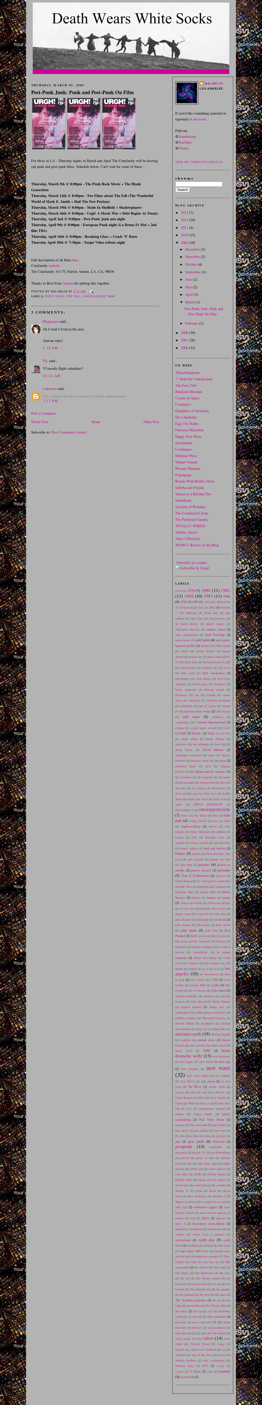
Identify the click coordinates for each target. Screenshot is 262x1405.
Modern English (220, 1034)
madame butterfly (186, 996)
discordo (180, 788)
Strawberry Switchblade (208, 1223)
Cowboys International (210, 722)
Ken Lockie (219, 936)
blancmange (182, 679)
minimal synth (188, 1034)
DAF (183, 733)
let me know (197, 119)
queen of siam (205, 1158)
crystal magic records (203, 728)
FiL (45, 360)
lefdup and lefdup (204, 958)
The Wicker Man (215, 1306)
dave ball (220, 744)
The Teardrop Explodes (190, 1300)
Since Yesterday (196, 1196)
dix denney (198, 788)
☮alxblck (214, 83)
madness (208, 996)
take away (224, 1245)
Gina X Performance (195, 875)
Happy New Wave (188, 436)
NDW (207, 1050)
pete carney (182, 1130)
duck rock (219, 799)
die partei (224, 777)
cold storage (223, 711)
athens (184, 651)
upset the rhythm (185, 1333)
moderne (185, 1040)
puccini (184, 1158)
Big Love (224, 668)
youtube (224, 1371)
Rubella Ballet (184, 1180)
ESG (194, 837)
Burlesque (181, 695)
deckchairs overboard (188, 755)
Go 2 (200, 881)
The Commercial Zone (191, 513)
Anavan (67, 283)
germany (224, 870)
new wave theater (198, 1076)
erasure (179, 837)
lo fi (205, 969)
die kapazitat (205, 777)
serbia (198, 1191)
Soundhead (183, 500)
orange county (203, 1114)
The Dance (182, 1273)
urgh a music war (99, 296)
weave (221, 1355)
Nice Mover (187, 1081)
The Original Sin (200, 1289)
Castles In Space (187, 398)
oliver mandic (218, 1098)
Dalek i (197, 733)
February (192, 323)
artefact (205, 646)
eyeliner (180, 843)
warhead (180, 1355)
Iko (228, 903)
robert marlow (217, 1169)
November (193, 256)
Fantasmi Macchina (189, 429)
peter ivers (219, 1130)
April (189, 294)
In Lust (184, 908)
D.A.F (226, 728)
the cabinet (201, 1267)
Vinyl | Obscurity (188, 538)
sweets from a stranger (208, 1234)
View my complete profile (199, 162)
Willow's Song (184, 1366)
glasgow (220, 876)
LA (221, 947)
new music (186, 1062)
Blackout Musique (188, 391)
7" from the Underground (193, 378)
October (191, 264)
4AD (223, 607)
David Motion (213, 749)
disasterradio (207, 782)
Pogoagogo (183, 474)
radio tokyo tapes (207, 1163)
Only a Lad (206, 1103)
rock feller (181, 1174)
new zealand (222, 1076)
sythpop (208, 1245)
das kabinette (201, 744)
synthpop (193, 1245)
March (190, 302)
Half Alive (186, 887)
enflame (220, 832)
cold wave (191, 716)
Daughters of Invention (192, 410)
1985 (184, 601)
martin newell (191, 1007)
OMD (191, 1103)
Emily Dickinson (200, 832)
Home (96, 421)
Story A (180, 1224)
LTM (214, 979)
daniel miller (189, 739)
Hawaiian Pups (184, 892)
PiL (177, 1136)
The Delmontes (204, 1273)
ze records (187, 1376)
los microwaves (209, 974)
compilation (182, 722)
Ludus (215, 985)
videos (208, 1338)
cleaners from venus (197, 711)
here (75, 259)
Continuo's (183, 404)
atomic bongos (205, 651)
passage (179, 1125)
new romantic (189, 1069)
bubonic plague (214, 690)
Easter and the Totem (194, 815)
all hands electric (186, 624)
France (180, 853)
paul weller (219, 1125)
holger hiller (208, 892)
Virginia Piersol (200, 1344)
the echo (225, 1273)
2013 (185, 212)
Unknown (50, 388)
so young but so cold (213, 1202)
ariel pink (203, 639)
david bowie (183, 750)
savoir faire (182, 1185)
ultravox (197, 1327)
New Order (206, 1062)
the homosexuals (197, 1284)
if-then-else (214, 903)
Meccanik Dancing (213, 1018)
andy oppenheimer (186, 635)
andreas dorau (215, 629)
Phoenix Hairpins (188, 468)
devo (208, 766)
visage (221, 1344)
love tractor (198, 980)
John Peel (211, 930)
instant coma (182, 914)
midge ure (201, 1029)
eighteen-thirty (191, 826)
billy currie (188, 673)
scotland (221, 1185)
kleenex (221, 941)
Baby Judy (191, 662)
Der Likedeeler (186, 417)
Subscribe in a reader (191, 562)
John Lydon (223, 925)
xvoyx (220, 1366)
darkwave (181, 744)
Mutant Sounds (186, 462)
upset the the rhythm (213, 1333)
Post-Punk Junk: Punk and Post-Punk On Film (82, 92)
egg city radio (221, 821)
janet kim (191, 919)
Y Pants (195, 1371)
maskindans (182, 1012)
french (196, 854)
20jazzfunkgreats (187, 372)
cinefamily (186, 706)
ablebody (190, 613)
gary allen (186, 865)
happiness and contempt (211, 887)
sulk (223, 1229)
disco (223, 782)
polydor (221, 1136)
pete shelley (201, 1130)
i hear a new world (191, 903)
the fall (73, 296)
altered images (215, 624)
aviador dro (195, 657)
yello (210, 1371)
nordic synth (217, 1087)
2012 (185, 219)
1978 (178, 591)
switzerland (183, 1240)
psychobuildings (220, 1152)
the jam (216, 1284)
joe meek (220, 919)
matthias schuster (185, 1018)
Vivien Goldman (206, 1349)
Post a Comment (43, 413)
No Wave (194, 1086)
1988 (207, 602)
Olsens (179, 1103)
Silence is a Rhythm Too (193, 493)
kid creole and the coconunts (193, 941)
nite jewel (208, 1081)
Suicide (211, 1229)
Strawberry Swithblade (188, 1229)
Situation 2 (219, 1196)
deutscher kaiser (185, 766)
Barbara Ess (210, 662)
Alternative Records (187, 629)
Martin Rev (216, 1007)
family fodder (188, 848)
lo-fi (216, 969)
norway (179, 1092)
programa (181, 1152)
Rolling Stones (216, 1174)
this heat (181, 1311)
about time (211, 613)
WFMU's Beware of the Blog (197, 545)
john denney (183, 925)
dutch (178, 804)
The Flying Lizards (208, 1278)
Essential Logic (215, 837)
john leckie (203, 925)
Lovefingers (183, 449)
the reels (205, 1295)
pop (177, 1141)
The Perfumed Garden (191, 519)
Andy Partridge (215, 634)
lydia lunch (218, 990)
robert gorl (196, 1169)
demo (211, 755)
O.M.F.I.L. (219, 1092)
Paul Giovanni (198, 1125)
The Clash (219, 1267)
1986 (195, 601)
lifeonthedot (183, 442)
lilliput (192, 969)
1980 (206, 590)
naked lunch (218, 1045)
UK (214, 1322)
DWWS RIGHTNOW (208, 804)
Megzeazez (51, 321)
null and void (198, 1092)
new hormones (221, 1056)
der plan (220, 760)
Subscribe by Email (194, 567)
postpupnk (216, 1147)
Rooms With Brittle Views (195, 481)
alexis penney (217, 618)
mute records (197, 1045)
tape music (187, 1251)
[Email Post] (91, 291)
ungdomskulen (216, 1327)
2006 (185, 347)
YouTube (185, 142)
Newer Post (39, 421)
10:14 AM (52, 375)
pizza (207, 1136)
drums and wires (198, 799)
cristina (179, 728)
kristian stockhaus (202, 947)
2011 (185, 227)
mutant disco (206, 1040)
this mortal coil (202, 1311)
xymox (179, 1371)
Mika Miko (219, 1029)
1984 (226, 596)
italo (223, 914)
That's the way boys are (204, 1262)
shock (212, 1191)
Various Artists (186, 532)
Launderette (200, 952)
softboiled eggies (205, 1207)
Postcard (218, 1141)
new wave (218, 1067)
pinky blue (191, 1136)
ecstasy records (198, 821)
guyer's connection (219, 881)
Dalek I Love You (219, 733)
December (193, 249)
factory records (199, 843)
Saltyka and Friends (189, 487)
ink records (219, 908)
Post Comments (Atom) (68, 432)
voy (223, 1349)
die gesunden (183, 777)
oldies (201, 1098)
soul (192, 1218)
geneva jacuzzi (201, 870)
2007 (185, 340)
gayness (204, 864)
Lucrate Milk (197, 985)
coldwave (217, 717)
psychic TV (198, 1152)
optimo (179, 1114)
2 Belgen (220, 602)
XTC (205, 1365)
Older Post (151, 421)
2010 (185, 234)
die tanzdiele (187, 782)
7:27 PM (50, 400)
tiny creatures (217, 1316)
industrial (200, 908)
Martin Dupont (221, 1001)
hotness (196, 897)
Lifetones (192, 963)
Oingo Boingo (183, 1098)
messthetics (207, 1023)
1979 (190, 590)
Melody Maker (184, 1023)
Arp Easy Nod (185, 385)
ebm (215, 815)
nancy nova (183, 1051)
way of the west (202, 1355)
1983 (208, 596)
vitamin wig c (183, 1349)
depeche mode (200, 760)
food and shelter (214, 848)
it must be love (205, 914)
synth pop (206, 1239)
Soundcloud (187, 136)
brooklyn (219, 684)
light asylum (211, 963)
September (193, 271)
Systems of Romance (190, 506)
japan (205, 919)
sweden (179, 1234)
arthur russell (223, 646)
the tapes (220, 1295)
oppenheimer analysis (212, 1109)
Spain (205, 1218)
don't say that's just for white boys (195, 793)
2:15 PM (50, 348)
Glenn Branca (183, 881)
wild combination (214, 1360)
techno (205, 1251)
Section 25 (182, 1191)
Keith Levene (198, 936)
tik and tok (195, 1316)
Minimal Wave (186, 455)
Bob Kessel (203, 679)
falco (227, 843)
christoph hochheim (218, 700)
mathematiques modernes (210, 1012)
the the (216, 1300)
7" (176, 613)
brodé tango (200, 684)
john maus (189, 930)
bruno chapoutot (185, 690)
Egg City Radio (186, 423)
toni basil (180, 1322)
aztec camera (215, 657)
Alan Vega (196, 618)
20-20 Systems (184, 607)
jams (178, 919)
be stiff (226, 662)
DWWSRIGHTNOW (214, 809)
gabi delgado (196, 859)
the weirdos (193, 1306)
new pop (224, 1061)
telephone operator (207, 1256)
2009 (185, 242)
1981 (225, 590)
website (54, 265)
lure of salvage (197, 990)
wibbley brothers (185, 1360)
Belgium (207, 668)
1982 (188, 596)
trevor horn (199, 1322)
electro (213, 826)
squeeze (220, 1218)
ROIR (197, 1174)
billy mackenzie (213, 673)
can (197, 695)
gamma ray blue (220, 859)
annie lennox (183, 640)
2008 (185, 332)
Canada (210, 695)
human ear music (218, 897)
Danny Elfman (214, 739)
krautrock (181, 947)
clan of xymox (207, 706)
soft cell (181, 1207)
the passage (223, 1289)
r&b (189, 1163)
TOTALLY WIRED (190, 525)
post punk (54, 296)
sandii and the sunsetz (212, 1180)
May (189, 287)
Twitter (184, 148)
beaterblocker (188, 668)
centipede (194, 700)
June (189, 279)
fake (216, 843)
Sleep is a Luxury (185, 1202)
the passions (187, 1295)
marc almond (198, 1001)
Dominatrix (218, 788)
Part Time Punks (211, 1119)
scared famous (202, 1185)
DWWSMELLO (184, 810)
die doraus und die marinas (208, 771)
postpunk (183, 1146)
